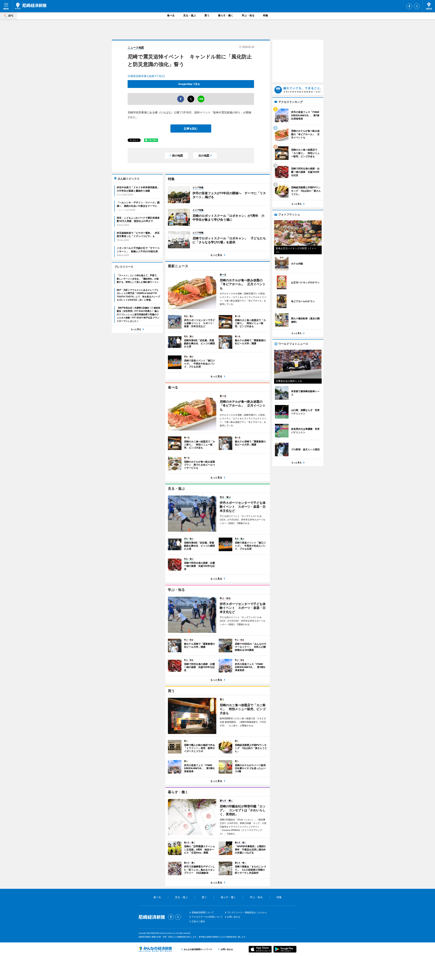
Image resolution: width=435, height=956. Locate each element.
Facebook (409, 6)
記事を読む (191, 128)
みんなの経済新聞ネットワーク (155, 949)
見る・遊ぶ (189, 15)
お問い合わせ (233, 916)
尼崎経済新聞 (30, 6)
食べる (171, 15)
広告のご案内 (198, 921)
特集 (265, 15)
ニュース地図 (136, 47)
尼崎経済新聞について (203, 912)
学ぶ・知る (248, 15)
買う (207, 15)
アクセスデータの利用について (207, 916)
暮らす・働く (225, 15)
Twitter (417, 6)
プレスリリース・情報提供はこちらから (247, 912)
